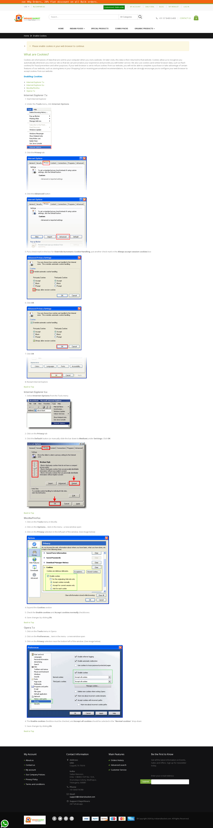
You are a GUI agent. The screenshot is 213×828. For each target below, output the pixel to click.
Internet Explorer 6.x (35, 85)
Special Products (99, 28)
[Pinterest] (66, 818)
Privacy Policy (32, 779)
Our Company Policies (35, 774)
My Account (135, 7)
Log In (186, 7)
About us (30, 760)
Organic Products (144, 28)
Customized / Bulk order (114, 7)
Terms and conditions (35, 784)
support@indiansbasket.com (82, 796)
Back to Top (29, 386)
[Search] (140, 17)
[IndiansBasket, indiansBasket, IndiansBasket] (27, 18)
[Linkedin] (72, 818)
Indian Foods (76, 28)
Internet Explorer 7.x (35, 82)
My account (31, 769)
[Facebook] (54, 818)
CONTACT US (185, 18)
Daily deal (149, 7)
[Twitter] (60, 818)
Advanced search (118, 765)
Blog (161, 7)
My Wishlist (174, 7)
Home (26, 35)
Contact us (30, 765)
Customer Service (118, 769)
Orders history (117, 760)
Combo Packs (121, 28)
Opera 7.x (31, 91)
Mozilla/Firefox (33, 88)
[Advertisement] (128, 786)
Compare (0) (40, 7)
